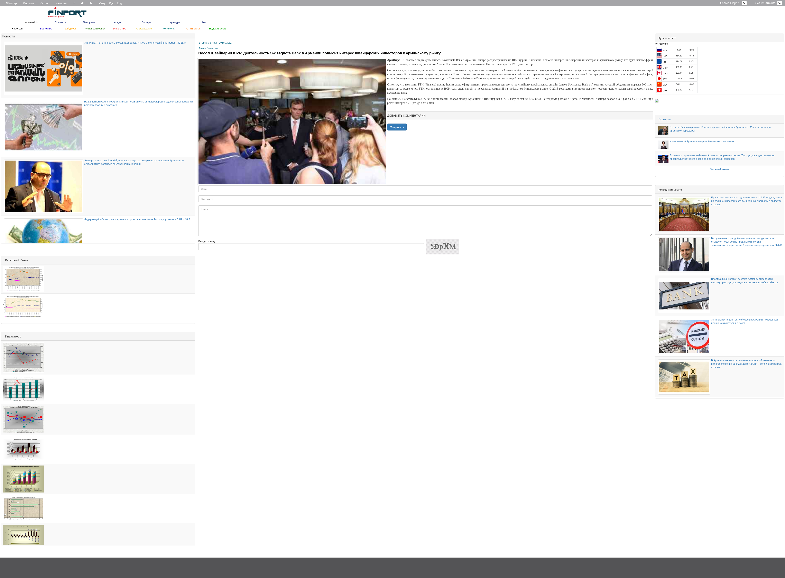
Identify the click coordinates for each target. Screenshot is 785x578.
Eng (119, 3)
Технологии (168, 28)
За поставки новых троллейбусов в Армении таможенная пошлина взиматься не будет (744, 321)
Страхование (144, 28)
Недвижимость (217, 28)
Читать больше (719, 169)
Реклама (28, 3)
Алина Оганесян (208, 48)
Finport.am (17, 28)
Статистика (193, 28)
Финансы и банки (95, 28)
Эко (203, 22)
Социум (146, 22)
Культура (175, 22)
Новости (8, 36)
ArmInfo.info (31, 22)
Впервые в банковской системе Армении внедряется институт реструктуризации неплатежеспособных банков (744, 280)
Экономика (46, 28)
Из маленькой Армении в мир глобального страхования (702, 141)
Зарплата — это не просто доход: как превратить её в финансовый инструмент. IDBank (135, 42)
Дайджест (70, 28)
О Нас (44, 3)
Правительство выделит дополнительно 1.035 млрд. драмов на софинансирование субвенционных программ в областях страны (746, 201)
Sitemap (11, 3)
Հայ (102, 3)
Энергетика (119, 28)
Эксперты (664, 119)
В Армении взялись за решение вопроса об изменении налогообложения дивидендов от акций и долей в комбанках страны (746, 363)
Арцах (117, 22)
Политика (60, 22)
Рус (111, 3)
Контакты (61, 3)
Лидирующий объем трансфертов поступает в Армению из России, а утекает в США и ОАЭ (137, 219)
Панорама (89, 22)
